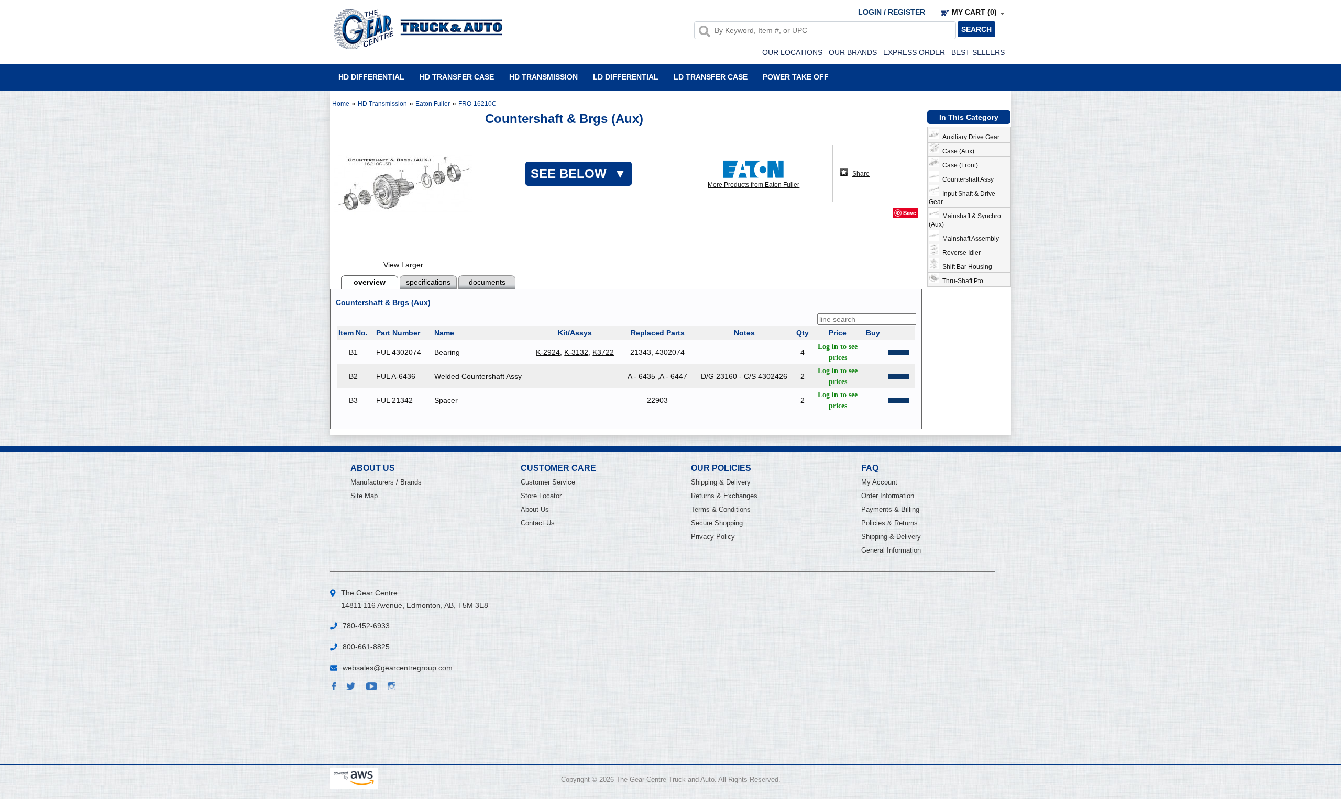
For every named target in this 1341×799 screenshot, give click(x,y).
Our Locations (792, 52)
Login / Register (891, 12)
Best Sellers (978, 52)
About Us (535, 509)
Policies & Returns (889, 523)
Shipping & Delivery (721, 482)
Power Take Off (796, 77)
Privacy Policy (713, 537)
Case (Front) (958, 165)
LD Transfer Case (711, 77)
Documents (487, 282)
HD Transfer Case (457, 77)
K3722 (603, 352)
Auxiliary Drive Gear (969, 137)
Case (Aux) (956, 151)
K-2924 (548, 352)
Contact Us (538, 523)
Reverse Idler (960, 252)
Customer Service (548, 482)
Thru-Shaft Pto (961, 281)
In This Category (968, 117)
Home (340, 103)
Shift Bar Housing (965, 267)
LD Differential (625, 77)
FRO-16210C (477, 103)
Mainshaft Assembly (969, 238)
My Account (879, 482)
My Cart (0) (974, 12)
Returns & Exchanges (724, 496)
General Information (891, 550)
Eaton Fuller (432, 103)
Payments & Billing (890, 509)
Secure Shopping (717, 523)
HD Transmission (543, 77)
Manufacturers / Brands (386, 482)
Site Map (364, 496)
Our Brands (853, 52)
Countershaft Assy (966, 179)
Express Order (914, 52)
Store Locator (541, 496)
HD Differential (371, 77)
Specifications (428, 282)
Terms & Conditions (721, 509)
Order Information (887, 496)
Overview (370, 282)
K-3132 (576, 352)
